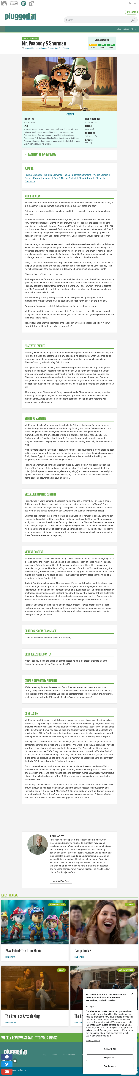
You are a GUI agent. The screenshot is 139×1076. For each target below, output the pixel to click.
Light (102, 45)
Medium (93, 45)
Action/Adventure (32, 48)
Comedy (51, 48)
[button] (2, 29)
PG (23, 48)
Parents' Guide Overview (42, 155)
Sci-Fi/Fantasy (64, 48)
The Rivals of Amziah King (22, 1015)
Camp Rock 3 (83, 950)
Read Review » (10, 957)
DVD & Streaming (30, 38)
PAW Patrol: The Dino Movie (23, 950)
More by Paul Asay (61, 881)
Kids (56, 48)
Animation (43, 48)
